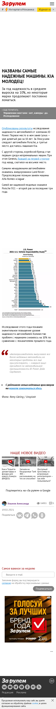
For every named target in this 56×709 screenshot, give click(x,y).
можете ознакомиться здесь (25, 388)
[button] (52, 700)
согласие (6, 583)
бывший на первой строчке (33, 159)
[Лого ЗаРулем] (14, 3)
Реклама (21, 692)
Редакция (7, 692)
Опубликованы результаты (17, 128)
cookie (35, 703)
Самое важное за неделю (18, 568)
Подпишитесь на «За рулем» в (28, 490)
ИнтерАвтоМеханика (21, 9)
